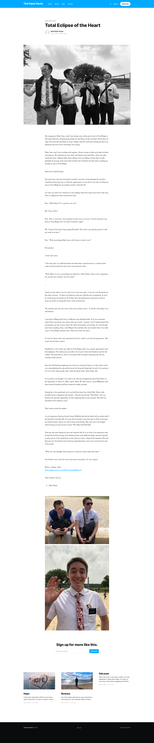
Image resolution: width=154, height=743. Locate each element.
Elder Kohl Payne (50, 21)
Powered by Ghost (125, 727)
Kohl (63, 4)
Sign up (79, 727)
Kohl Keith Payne (57, 31)
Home (50, 4)
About (57, 4)
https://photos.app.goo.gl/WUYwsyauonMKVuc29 (63, 470)
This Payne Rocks (33, 4)
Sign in (116, 4)
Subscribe (125, 4)
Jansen (70, 4)
